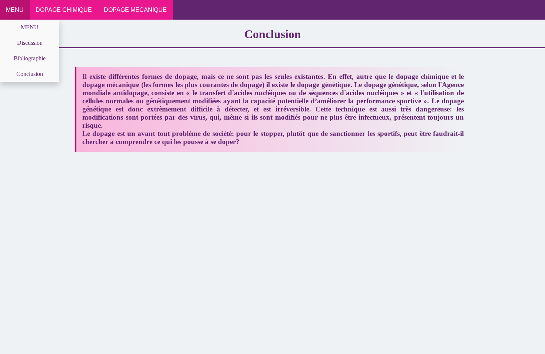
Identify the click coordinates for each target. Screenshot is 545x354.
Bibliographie (30, 58)
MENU (15, 10)
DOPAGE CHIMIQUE (64, 10)
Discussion (30, 43)
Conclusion (29, 74)
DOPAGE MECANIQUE (135, 10)
